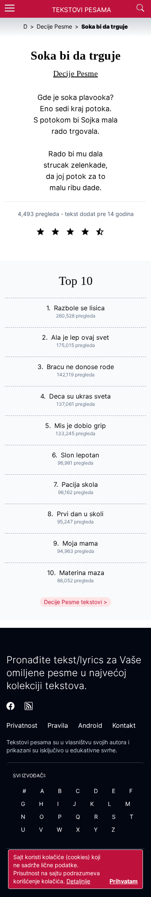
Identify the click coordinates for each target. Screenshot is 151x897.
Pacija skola (80, 484)
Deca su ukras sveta (80, 396)
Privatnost (21, 725)
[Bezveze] (58, 231)
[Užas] (43, 231)
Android (90, 725)
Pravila (58, 725)
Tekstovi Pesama (81, 10)
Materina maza (81, 573)
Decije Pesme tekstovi (73, 601)
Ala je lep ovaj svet (80, 337)
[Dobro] (88, 231)
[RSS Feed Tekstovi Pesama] (29, 706)
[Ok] (73, 231)
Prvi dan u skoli (80, 514)
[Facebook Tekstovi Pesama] (10, 706)
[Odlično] (102, 231)
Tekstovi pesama (28, 742)
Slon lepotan (80, 455)
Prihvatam (124, 881)
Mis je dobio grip (80, 426)
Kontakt (124, 725)
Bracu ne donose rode (80, 367)
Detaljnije (78, 881)
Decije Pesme (75, 73)
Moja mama (80, 543)
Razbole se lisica (79, 308)
